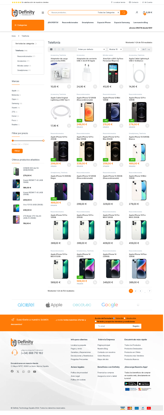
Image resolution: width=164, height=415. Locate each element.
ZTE (13, 112)
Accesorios (55, 55)
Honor (14, 116)
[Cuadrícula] (51, 49)
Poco (14, 120)
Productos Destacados (133, 349)
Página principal (104, 345)
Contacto (135, 2)
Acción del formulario (104, 318)
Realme (15, 125)
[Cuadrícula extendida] (55, 49)
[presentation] (151, 305)
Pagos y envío (76, 349)
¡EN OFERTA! (53, 22)
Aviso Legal (75, 376)
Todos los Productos (133, 345)
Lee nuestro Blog (141, 22)
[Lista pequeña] (63, 49)
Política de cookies (78, 380)
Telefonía (62, 55)
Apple (14, 91)
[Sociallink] (12, 371)
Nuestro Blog (103, 349)
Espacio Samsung (122, 22)
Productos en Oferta (132, 352)
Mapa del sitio (103, 359)
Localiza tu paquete (78, 345)
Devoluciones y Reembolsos (82, 356)
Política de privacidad (79, 373)
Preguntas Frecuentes (79, 359)
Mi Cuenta (148, 2)
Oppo (14, 99)
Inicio (14, 36)
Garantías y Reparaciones (81, 352)
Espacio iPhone (103, 22)
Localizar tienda (119, 2)
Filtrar (17, 151)
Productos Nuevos (132, 359)
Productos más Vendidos (134, 356)
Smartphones (88, 22)
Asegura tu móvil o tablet (107, 376)
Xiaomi (14, 108)
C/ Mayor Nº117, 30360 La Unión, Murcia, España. (30, 366)
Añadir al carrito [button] (68, 87)
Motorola (15, 95)
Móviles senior (108, 55)
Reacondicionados (70, 22)
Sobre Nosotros (104, 356)
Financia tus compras (106, 373)
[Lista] (59, 49)
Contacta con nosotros (106, 352)
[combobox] (72, 12)
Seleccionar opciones (92, 282)
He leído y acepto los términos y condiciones (116, 321)
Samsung (15, 103)
